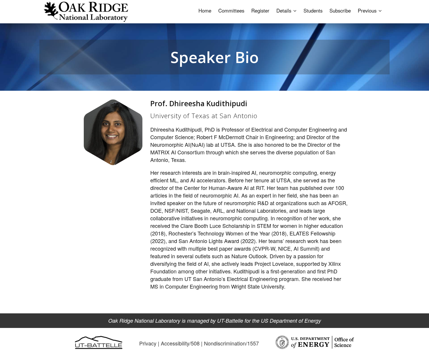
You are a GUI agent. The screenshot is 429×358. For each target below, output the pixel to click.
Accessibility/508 (180, 343)
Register (260, 10)
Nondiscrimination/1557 (231, 343)
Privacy (147, 343)
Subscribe (340, 10)
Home (204, 10)
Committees (231, 10)
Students (313, 10)
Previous (368, 10)
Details (284, 10)
